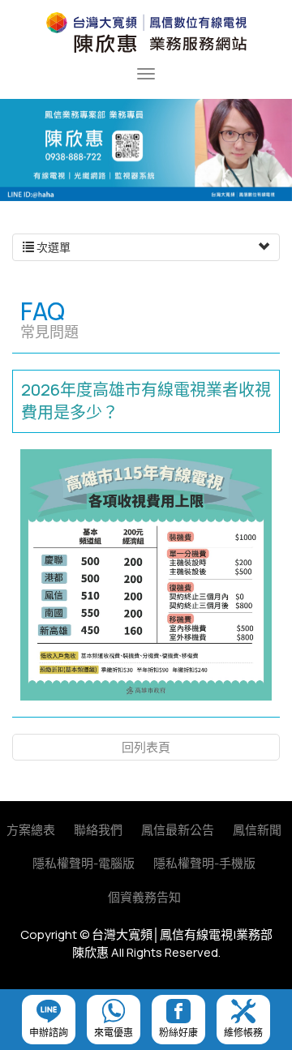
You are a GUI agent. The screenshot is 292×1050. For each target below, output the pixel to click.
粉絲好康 (178, 1032)
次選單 (52, 247)
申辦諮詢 (48, 1032)
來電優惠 (113, 1032)
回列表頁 (146, 747)
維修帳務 (243, 1032)
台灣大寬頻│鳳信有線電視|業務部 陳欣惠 (146, 32)
